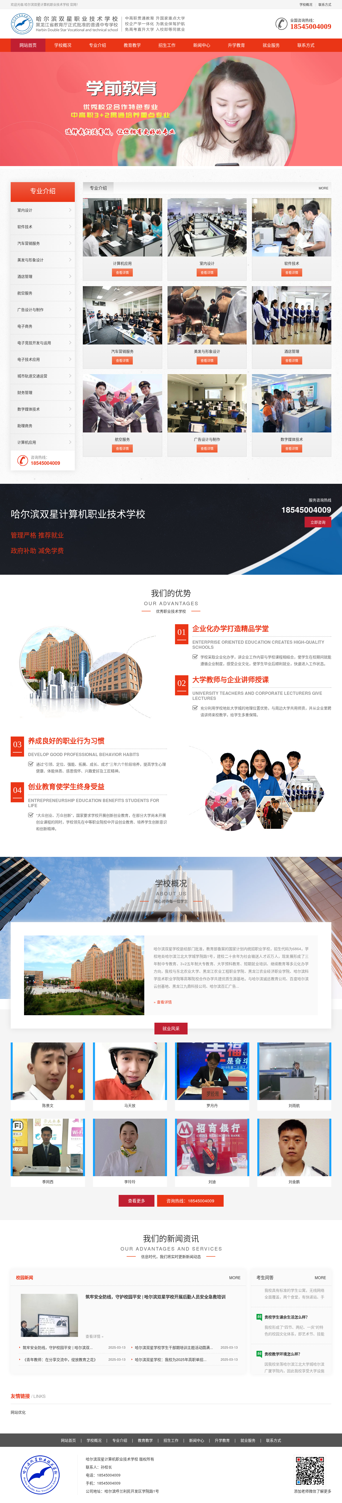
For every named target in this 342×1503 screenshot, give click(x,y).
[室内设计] (207, 227)
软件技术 (24, 226)
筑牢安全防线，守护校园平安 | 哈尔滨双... (74, 1347)
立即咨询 (317, 522)
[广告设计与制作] (207, 403)
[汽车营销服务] (122, 315)
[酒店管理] (291, 315)
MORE (323, 188)
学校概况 (306, 4)
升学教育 (236, 45)
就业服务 (271, 45)
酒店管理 (24, 276)
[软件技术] (291, 227)
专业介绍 (97, 45)
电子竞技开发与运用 (34, 342)
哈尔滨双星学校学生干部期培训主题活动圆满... (186, 1347)
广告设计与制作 (30, 309)
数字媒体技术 (28, 409)
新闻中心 (201, 45)
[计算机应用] (122, 227)
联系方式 (324, 4)
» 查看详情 (163, 1001)
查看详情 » (95, 1336)
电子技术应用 (28, 359)
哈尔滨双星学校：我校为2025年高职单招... (186, 1359)
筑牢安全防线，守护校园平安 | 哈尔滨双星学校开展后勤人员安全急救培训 (156, 1297)
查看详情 (122, 272)
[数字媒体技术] (291, 403)
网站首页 (28, 45)
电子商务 (24, 326)
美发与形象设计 (30, 259)
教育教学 (132, 45)
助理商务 (24, 425)
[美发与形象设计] (207, 315)
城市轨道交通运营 (32, 375)
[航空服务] (122, 403)
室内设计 (24, 210)
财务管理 (24, 392)
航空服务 (24, 293)
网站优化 (18, 1412)
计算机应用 (26, 442)
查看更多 (136, 1201)
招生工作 (167, 45)
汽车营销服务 (28, 243)
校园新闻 (24, 1277)
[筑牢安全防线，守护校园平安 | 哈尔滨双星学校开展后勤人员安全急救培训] (49, 1315)
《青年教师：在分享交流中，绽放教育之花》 (74, 1359)
